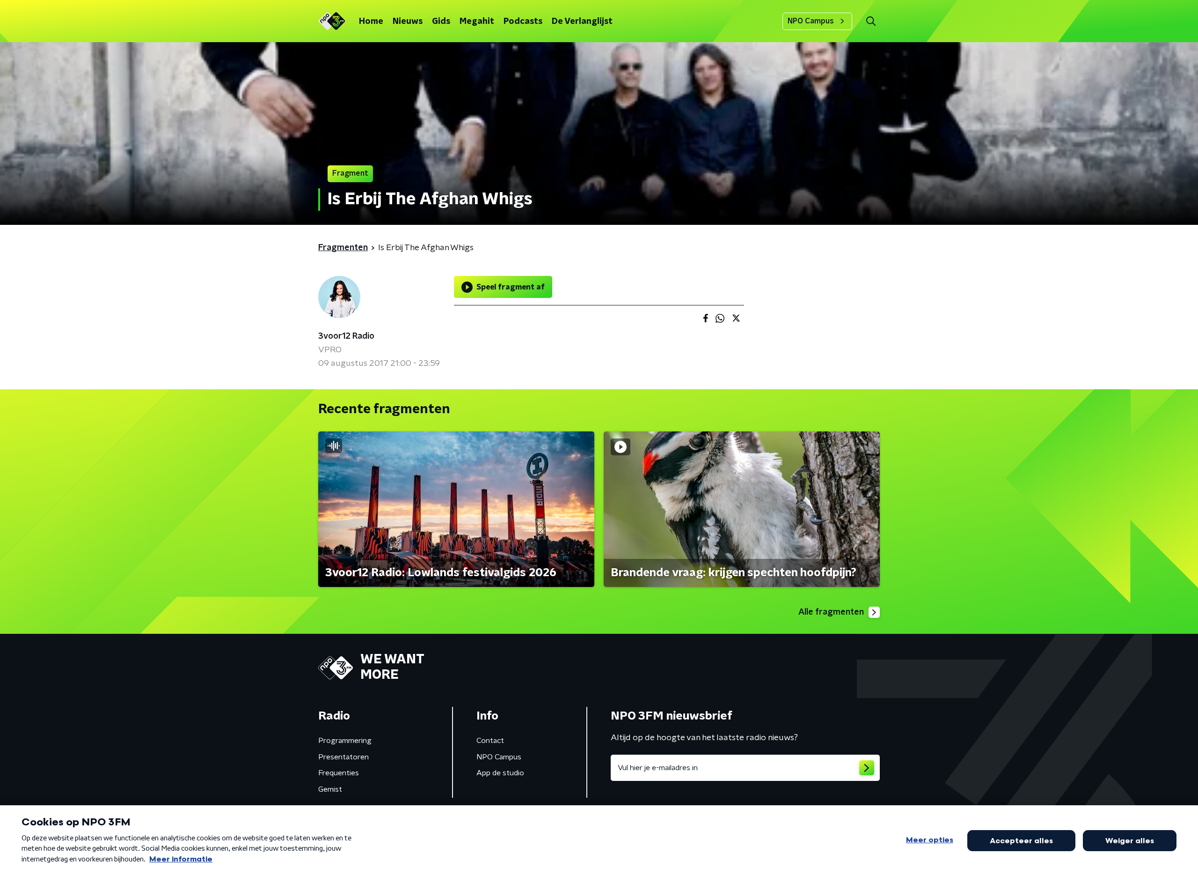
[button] (871, 21)
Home (371, 21)
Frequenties (338, 773)
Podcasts (523, 21)
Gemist (330, 789)
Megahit (477, 21)
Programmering (345, 740)
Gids (441, 21)
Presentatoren (343, 757)
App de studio (500, 773)
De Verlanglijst (582, 21)
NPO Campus (811, 21)
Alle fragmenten (831, 612)
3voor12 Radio (346, 336)
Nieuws (408, 21)
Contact (490, 740)
